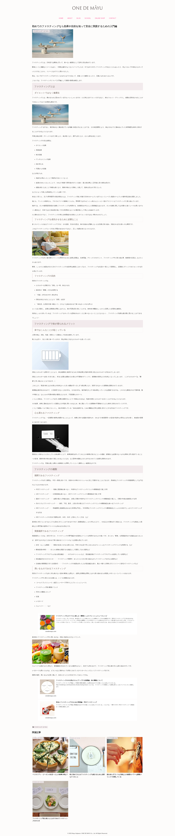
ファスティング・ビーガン (40, 727)
